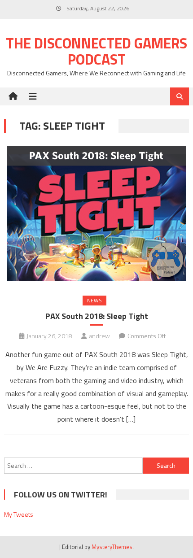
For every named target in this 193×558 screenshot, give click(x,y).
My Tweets (18, 514)
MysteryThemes (112, 546)
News (94, 300)
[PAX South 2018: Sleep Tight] (96, 213)
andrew (99, 335)
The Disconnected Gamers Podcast (96, 51)
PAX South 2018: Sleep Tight (96, 316)
